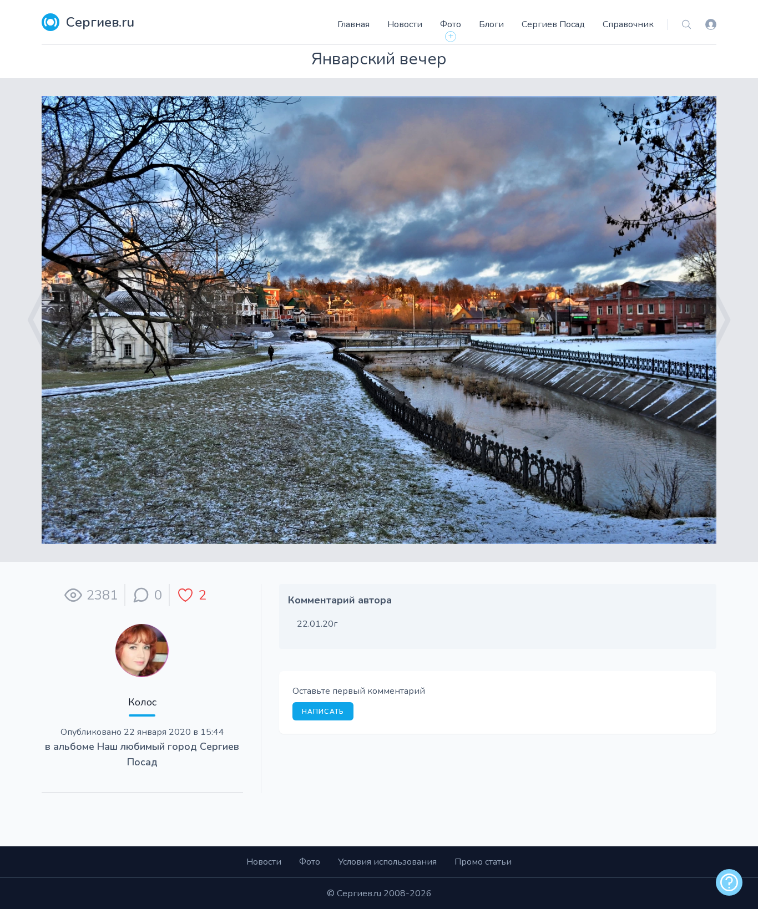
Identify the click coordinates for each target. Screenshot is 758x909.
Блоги (491, 24)
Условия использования (387, 862)
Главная (353, 24)
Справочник (628, 24)
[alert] (729, 882)
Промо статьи (483, 862)
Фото (450, 24)
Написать (323, 711)
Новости (404, 24)
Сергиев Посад (553, 24)
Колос (142, 702)
